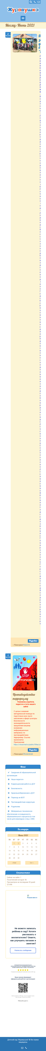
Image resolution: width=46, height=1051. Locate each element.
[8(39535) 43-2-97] (35, 2)
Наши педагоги (17, 779)
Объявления (28, 754)
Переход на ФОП (18, 798)
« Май (14, 863)
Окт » (32, 863)
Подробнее (33, 641)
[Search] (31, 2)
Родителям (15, 807)
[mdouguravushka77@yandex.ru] (39, 2)
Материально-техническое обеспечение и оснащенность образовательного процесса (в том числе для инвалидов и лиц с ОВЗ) (21, 815)
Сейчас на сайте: (13, 877)
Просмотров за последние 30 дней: (21, 882)
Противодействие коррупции (23, 802)
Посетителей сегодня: (16, 880)
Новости (26, 645)
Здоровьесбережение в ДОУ (23, 793)
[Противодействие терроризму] (25, 672)
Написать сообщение (23, 950)
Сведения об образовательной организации (21, 774)
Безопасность (16, 788)
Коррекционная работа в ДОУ (23, 784)
